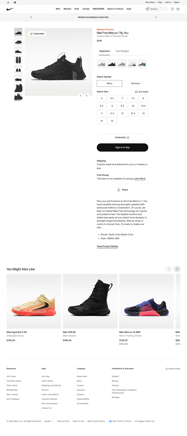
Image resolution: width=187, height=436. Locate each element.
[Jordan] (8, 2)
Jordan (86, 9)
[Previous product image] (80, 95)
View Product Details (107, 246)
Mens (109, 83)
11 (102, 113)
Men (58, 9)
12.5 (133, 113)
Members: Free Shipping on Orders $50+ (93, 17)
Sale (129, 9)
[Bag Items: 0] (178, 9)
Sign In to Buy (122, 147)
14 (101, 121)
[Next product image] (86, 95)
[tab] (105, 51)
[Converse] (14, 2)
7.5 (133, 98)
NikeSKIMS (98, 9)
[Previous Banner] (31, 17)
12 (122, 113)
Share (125, 190)
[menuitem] (162, 2)
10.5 (143, 106)
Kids (76, 9)
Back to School (115, 9)
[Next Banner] (156, 17)
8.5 (101, 106)
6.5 (112, 98)
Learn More (140, 178)
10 (133, 106)
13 (143, 113)
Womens (135, 83)
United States (174, 369)
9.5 (122, 106)
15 (112, 121)
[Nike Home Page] (11, 9)
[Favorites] (172, 9)
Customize (38, 33)
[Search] (147, 9)
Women (67, 9)
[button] (18, 41)
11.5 (112, 113)
